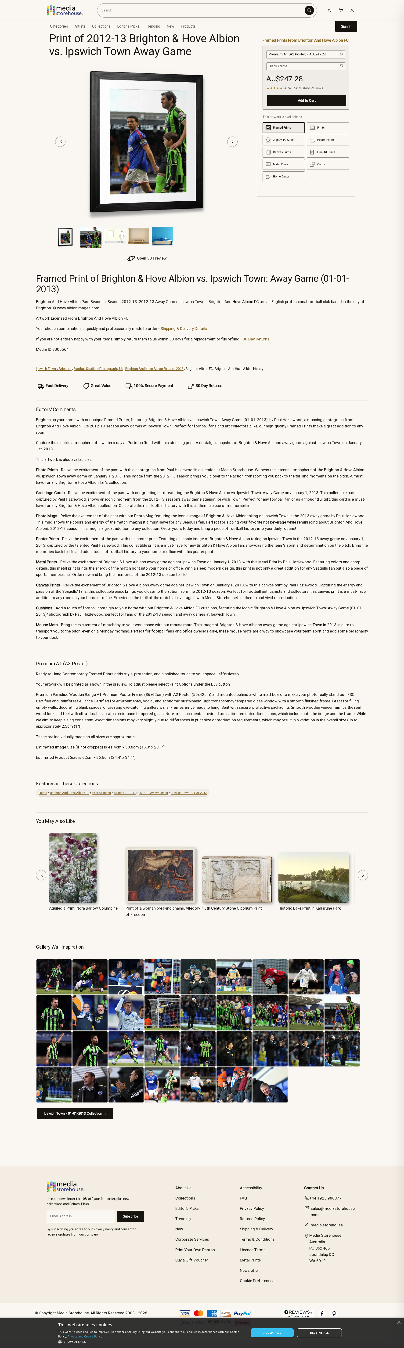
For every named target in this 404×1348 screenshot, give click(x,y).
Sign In (346, 26)
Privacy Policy (252, 1208)
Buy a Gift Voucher (191, 1260)
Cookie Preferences (257, 1280)
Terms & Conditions (257, 1239)
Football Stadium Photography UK (98, 369)
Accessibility (251, 1187)
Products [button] (188, 26)
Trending (153, 26)
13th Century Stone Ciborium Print (232, 908)
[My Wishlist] (330, 10)
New (170, 26)
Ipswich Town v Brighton (54, 369)
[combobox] (201, 10)
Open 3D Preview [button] (151, 258)
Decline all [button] (319, 1333)
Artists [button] (80, 26)
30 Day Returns (256, 339)
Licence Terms (253, 1249)
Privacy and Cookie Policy (85, 1336)
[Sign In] (352, 10)
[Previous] (60, 142)
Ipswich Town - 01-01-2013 (189, 793)
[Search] (309, 10)
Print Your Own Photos (195, 1249)
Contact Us (314, 1187)
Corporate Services (192, 1239)
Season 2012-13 (125, 793)
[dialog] (202, 1333)
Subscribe (130, 1216)
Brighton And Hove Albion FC (69, 793)
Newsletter (249, 1270)
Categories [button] (59, 26)
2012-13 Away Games (153, 793)
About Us (183, 1187)
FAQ (243, 1198)
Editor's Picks (128, 26)
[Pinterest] (334, 1316)
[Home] (68, 10)
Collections (101, 26)
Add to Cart (307, 100)
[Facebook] (322, 1316)
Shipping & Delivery (256, 1229)
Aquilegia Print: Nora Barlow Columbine (83, 908)
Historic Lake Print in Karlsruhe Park (309, 908)
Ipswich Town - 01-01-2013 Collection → (75, 1113)
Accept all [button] (272, 1333)
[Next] (232, 142)
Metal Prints (250, 1260)
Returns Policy (252, 1218)
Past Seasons (101, 793)
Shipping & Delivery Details (184, 328)
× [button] (398, 1322)
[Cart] (341, 10)
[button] (151, 1341)
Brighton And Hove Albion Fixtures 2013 (154, 369)
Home (43, 793)
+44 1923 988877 (325, 1198)
